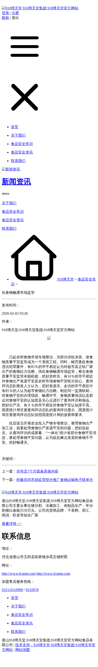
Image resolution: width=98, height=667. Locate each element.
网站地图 (22, 650)
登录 (6, 13)
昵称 (5, 18)
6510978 (32, 590)
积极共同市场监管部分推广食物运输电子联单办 (54, 480)
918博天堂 (65, 279)
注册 (15, 13)
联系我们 (9, 228)
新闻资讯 (16, 181)
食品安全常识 (13, 211)
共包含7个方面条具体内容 (37, 471)
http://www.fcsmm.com (19, 573)
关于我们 (9, 203)
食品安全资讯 (13, 220)
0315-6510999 (12, 590)
